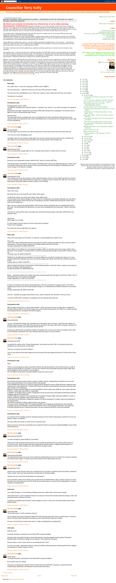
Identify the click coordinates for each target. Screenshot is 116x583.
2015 (84, 83)
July (85, 143)
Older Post (74, 575)
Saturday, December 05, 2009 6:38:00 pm (18, 313)
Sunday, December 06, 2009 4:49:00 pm (17, 486)
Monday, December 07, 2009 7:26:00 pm (18, 569)
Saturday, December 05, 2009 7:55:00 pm (18, 334)
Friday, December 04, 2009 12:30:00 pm (17, 143)
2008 (84, 156)
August (86, 142)
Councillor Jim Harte (109, 38)
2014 (84, 84)
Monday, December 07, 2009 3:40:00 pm (18, 550)
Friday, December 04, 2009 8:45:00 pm (17, 231)
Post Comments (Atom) (17, 579)
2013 (84, 86)
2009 (84, 93)
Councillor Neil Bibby (109, 35)
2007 (84, 157)
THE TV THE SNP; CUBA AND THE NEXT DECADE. (98, 100)
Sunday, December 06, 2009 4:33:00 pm (17, 449)
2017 (84, 79)
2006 (84, 159)
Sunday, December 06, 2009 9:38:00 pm (17, 505)
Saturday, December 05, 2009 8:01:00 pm (18, 357)
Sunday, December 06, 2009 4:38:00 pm (17, 462)
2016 (84, 81)
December (87, 95)
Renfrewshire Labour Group (107, 32)
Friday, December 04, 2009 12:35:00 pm (17, 154)
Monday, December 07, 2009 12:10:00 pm (18, 524)
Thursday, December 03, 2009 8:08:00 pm (18, 99)
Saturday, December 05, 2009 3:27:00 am (18, 301)
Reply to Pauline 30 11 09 (91, 131)
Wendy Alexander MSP (108, 30)
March (86, 150)
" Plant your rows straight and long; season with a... (98, 121)
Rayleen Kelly (111, 36)
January (86, 154)
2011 (83, 90)
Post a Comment (7, 572)
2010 (84, 91)
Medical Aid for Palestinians (107, 23)
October (86, 138)
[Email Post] (33, 73)
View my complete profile (107, 72)
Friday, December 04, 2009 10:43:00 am (17, 123)
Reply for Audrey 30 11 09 (91, 129)
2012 (84, 88)
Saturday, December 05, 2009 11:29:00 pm (18, 375)
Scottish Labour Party (108, 39)
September (87, 140)
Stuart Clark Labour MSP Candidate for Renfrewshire (99, 33)
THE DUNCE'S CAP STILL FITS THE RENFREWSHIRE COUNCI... (94, 104)
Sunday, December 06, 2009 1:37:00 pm (17, 429)
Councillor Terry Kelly (23, 8)
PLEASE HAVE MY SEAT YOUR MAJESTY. (96, 107)
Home (39, 575)
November (87, 136)
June (85, 145)
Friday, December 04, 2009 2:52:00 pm (17, 170)
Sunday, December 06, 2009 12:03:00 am (18, 410)
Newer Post (4, 575)
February (86, 152)
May (85, 147)
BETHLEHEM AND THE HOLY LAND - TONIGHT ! (98, 102)
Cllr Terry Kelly (12, 127)
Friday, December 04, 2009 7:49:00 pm (17, 184)
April (85, 149)
